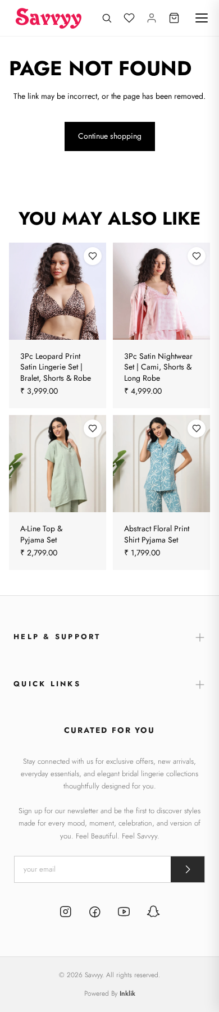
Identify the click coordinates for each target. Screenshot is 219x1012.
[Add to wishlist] (93, 256)
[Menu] (201, 18)
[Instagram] (65, 913)
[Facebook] (95, 913)
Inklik (127, 993)
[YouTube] (124, 913)
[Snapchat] (153, 913)
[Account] (151, 18)
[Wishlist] (129, 18)
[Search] (106, 18)
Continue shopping (110, 136)
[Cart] (174, 18)
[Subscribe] (187, 869)
